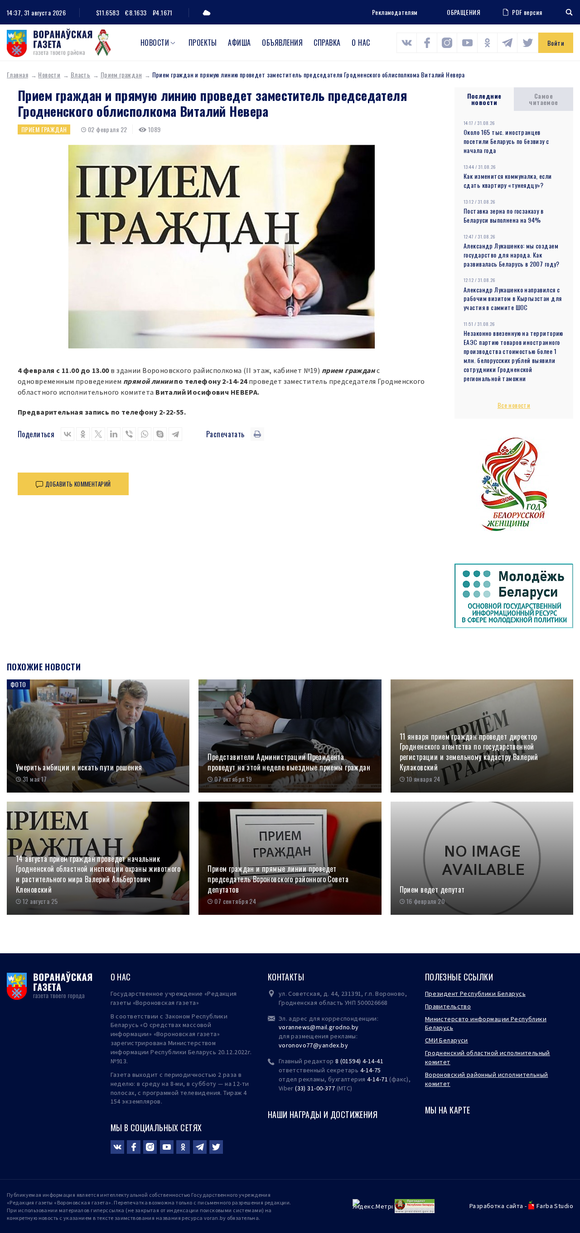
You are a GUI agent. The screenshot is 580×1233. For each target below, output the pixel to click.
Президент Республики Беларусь (475, 993)
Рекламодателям (395, 12)
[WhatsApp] (144, 434)
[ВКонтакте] (67, 434)
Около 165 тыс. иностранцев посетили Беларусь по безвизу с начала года (506, 141)
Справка (327, 42)
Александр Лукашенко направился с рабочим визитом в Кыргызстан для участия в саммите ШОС (512, 298)
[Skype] (160, 434)
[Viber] (129, 434)
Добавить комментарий (78, 483)
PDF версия (527, 12)
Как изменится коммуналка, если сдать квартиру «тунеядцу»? (508, 180)
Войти (555, 43)
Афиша (239, 42)
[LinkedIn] (114, 434)
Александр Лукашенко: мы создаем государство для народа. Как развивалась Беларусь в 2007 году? (512, 254)
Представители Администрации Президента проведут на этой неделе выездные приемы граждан (289, 762)
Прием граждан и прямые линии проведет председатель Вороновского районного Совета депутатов (278, 879)
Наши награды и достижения (323, 1114)
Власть (81, 74)
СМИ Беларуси (446, 1040)
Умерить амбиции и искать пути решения (79, 767)
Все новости (514, 405)
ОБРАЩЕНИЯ (463, 12)
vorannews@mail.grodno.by (319, 1027)
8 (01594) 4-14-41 (359, 1061)
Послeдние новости (484, 99)
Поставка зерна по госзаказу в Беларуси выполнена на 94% (503, 215)
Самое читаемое (543, 99)
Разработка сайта (496, 1206)
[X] (98, 434)
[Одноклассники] (83, 434)
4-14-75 (370, 1070)
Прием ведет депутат (432, 889)
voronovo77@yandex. (310, 1045)
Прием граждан (121, 74)
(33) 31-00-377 (315, 1088)
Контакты (286, 977)
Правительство (448, 1006)
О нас (361, 42)
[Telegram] (175, 434)
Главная (17, 74)
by (344, 1045)
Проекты (202, 42)
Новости (154, 42)
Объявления (282, 42)
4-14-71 (377, 1079)
